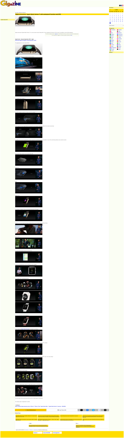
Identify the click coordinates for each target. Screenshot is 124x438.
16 (110, 19)
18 (114, 19)
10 (112, 17)
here (71, 35)
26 (116, 21)
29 (122, 21)
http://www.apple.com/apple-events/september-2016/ (25, 40)
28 (120, 21)
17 (112, 19)
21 (120, 19)
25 (114, 21)
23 (110, 21)
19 (116, 19)
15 (122, 17)
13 (118, 17)
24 (112, 21)
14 (120, 17)
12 (116, 17)
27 (118, 21)
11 (114, 17)
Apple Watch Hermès (25, 328)
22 (122, 19)
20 (118, 19)
